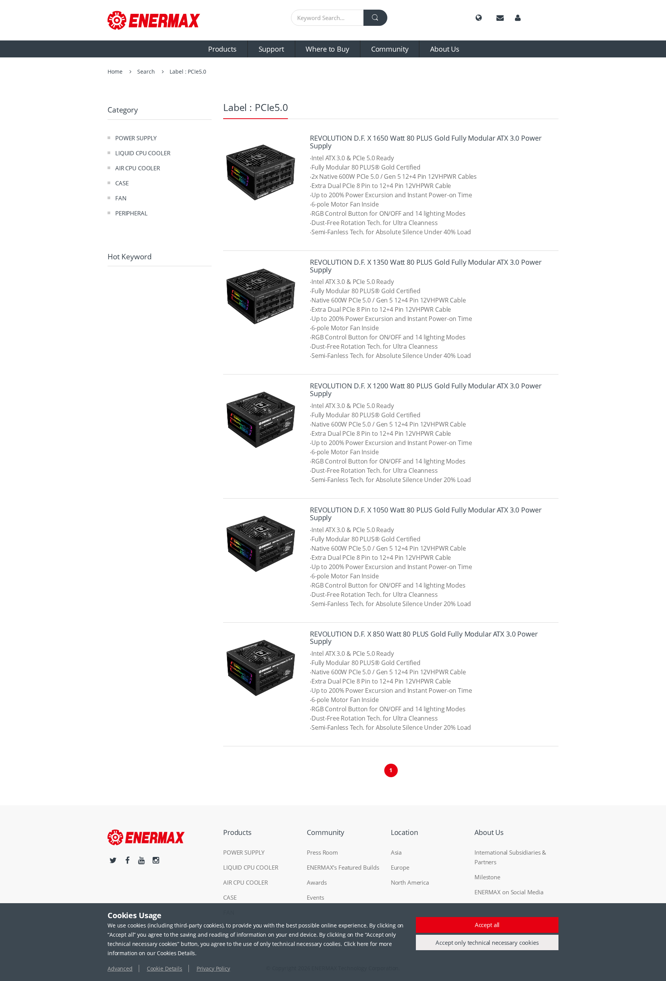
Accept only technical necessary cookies (487, 942)
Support (271, 49)
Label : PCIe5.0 (188, 71)
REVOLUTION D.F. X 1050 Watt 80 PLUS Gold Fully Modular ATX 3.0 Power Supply (425, 513)
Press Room (322, 852)
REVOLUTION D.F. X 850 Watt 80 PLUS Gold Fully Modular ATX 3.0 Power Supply (424, 637)
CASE (121, 183)
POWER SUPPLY (135, 138)
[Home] (160, 20)
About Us (444, 49)
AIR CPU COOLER (137, 168)
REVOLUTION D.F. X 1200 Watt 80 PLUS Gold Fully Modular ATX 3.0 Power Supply (425, 389)
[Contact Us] (500, 18)
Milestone (487, 877)
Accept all (487, 925)
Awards (316, 882)
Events (315, 897)
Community (390, 49)
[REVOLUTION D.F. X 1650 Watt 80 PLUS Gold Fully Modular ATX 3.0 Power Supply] (260, 172)
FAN (120, 198)
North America (410, 882)
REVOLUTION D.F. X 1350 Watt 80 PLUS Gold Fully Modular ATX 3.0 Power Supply (425, 265)
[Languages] (479, 18)
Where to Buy (327, 49)
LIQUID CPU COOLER (142, 153)
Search (146, 71)
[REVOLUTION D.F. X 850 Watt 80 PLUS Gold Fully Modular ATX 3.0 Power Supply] (260, 668)
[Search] (375, 18)
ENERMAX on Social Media (508, 892)
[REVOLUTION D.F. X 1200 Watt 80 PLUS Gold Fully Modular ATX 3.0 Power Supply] (260, 419)
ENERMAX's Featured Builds (343, 867)
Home (115, 71)
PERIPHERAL (131, 213)
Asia (396, 852)
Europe (400, 867)
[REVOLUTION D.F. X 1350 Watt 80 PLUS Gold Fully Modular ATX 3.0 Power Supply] (260, 296)
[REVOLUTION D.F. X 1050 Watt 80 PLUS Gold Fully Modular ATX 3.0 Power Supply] (260, 543)
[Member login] (518, 18)
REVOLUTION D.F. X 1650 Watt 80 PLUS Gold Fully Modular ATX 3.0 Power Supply (425, 141)
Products (222, 49)
